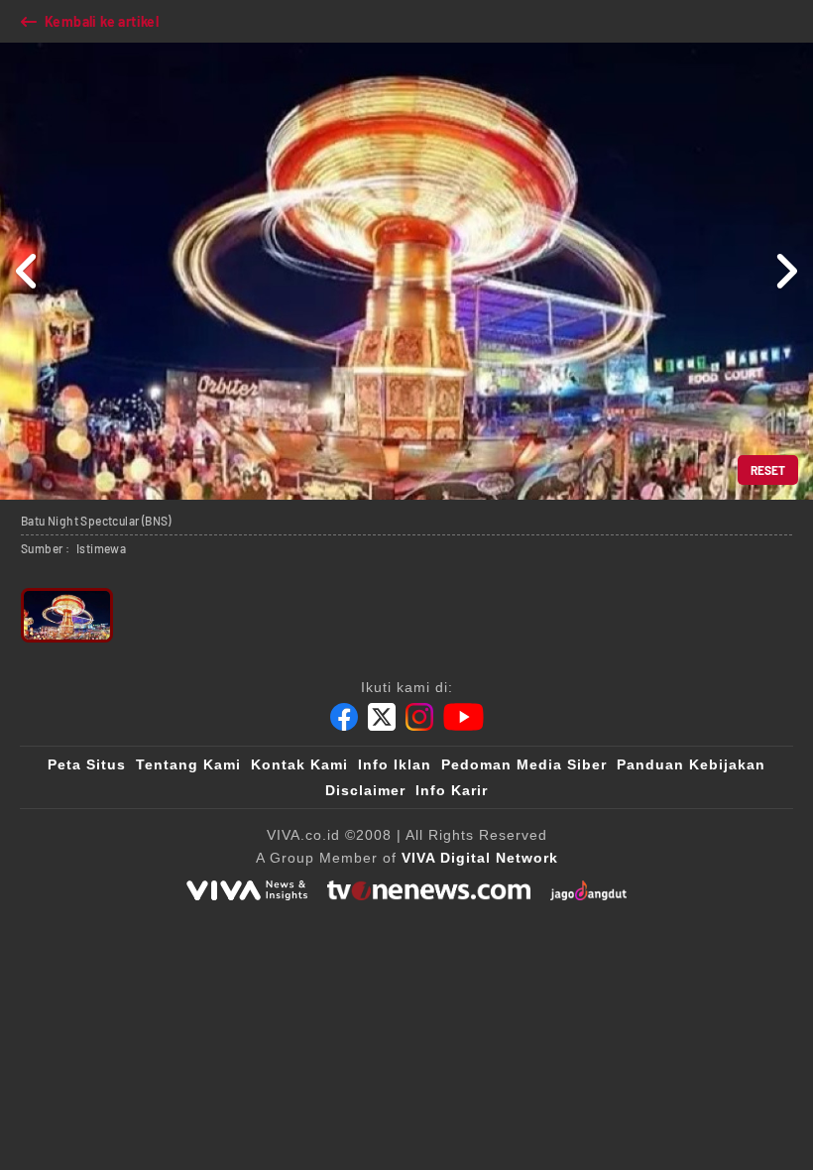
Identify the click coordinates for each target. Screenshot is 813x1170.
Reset (768, 470)
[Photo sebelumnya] (27, 271)
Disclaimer (365, 790)
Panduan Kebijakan (691, 764)
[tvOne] (428, 890)
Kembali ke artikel (102, 21)
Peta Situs (87, 764)
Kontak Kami (299, 764)
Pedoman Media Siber (524, 764)
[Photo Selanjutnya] (785, 271)
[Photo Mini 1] (67, 615)
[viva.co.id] (246, 890)
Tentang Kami (188, 764)
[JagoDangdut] (588, 890)
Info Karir (451, 790)
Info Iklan (394, 764)
